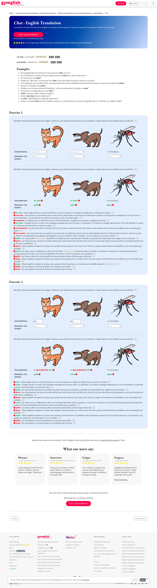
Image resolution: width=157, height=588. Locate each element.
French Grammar (128, 542)
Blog (10, 548)
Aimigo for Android (72, 545)
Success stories (14, 545)
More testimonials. (121, 480)
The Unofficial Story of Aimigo (19, 554)
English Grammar (128, 560)
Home (11, 13)
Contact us (13, 560)
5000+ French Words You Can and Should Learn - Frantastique (80, 13)
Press (11, 563)
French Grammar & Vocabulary (133, 548)
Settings (135, 580)
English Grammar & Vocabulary (133, 563)
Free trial (120, 3)
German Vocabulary (129, 554)
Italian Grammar (128, 557)
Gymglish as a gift (43, 548)
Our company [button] (14, 537)
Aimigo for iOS (71, 548)
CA (58, 57)
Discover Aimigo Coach (74, 542)
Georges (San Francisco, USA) (92, 460)
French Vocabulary (128, 545)
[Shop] (146, 3)
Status (11, 569)
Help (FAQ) (13, 566)
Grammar (141, 551)
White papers (109, 551)
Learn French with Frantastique (48, 556)
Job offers (16, 551)
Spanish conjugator (129, 569)
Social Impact (28, 557)
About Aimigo (14, 542)
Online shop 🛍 (42, 545)
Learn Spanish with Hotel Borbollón (50, 559)
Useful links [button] (126, 537)
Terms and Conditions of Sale (104, 568)
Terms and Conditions (102, 565)
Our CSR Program (15, 557)
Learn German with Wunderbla (48, 562)
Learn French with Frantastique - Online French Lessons (36, 13)
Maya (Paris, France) (121, 460)
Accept (143, 580)
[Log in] (153, 3)
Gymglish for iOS (43, 571)
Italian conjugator (128, 572)
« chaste (14, 518)
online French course (109, 440)
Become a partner (100, 548)
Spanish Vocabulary (129, 551)
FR (52, 57)
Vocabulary (140, 557)
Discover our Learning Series (47, 542)
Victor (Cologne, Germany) (27, 460)
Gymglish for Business (102, 542)
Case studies (98, 551)
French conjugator (128, 566)
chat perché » (140, 518)
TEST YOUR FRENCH (28, 34)
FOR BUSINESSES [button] (99, 537)
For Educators (99, 545)
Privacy (96, 562)
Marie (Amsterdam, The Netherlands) (63, 460)
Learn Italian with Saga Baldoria (48, 565)
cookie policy (86, 580)
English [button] (135, 3)
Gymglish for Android (45, 568)
